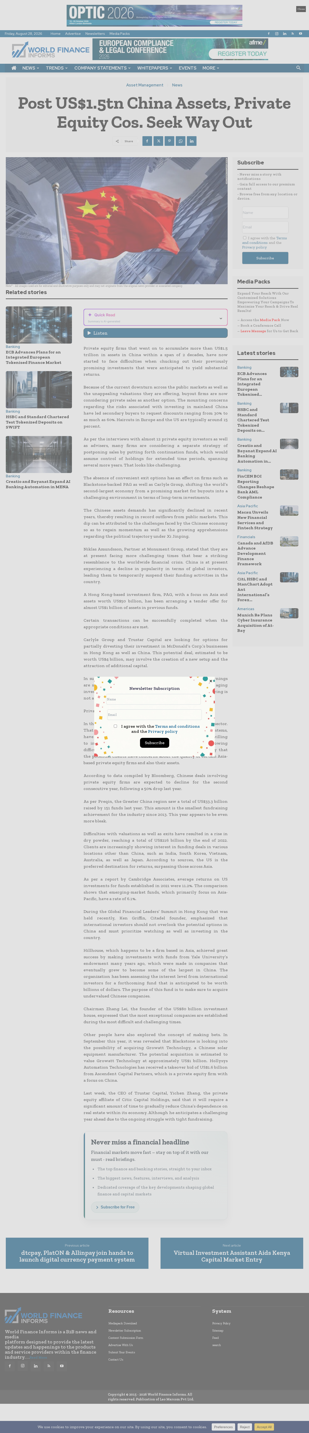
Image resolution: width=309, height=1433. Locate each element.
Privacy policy (163, 731)
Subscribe (154, 742)
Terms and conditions (177, 726)
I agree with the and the (160, 729)
